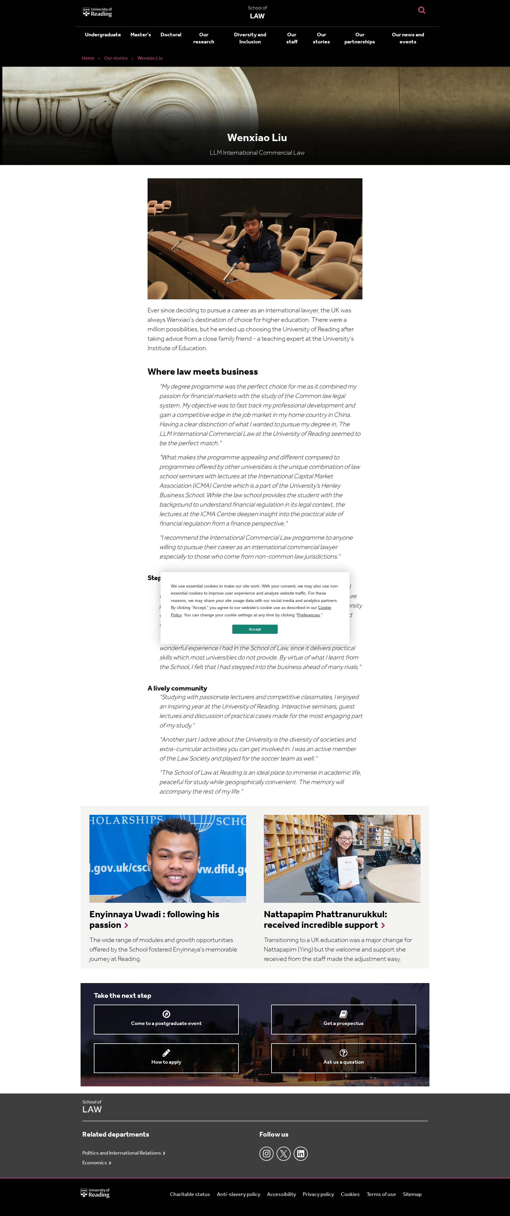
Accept (255, 629)
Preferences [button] (308, 614)
